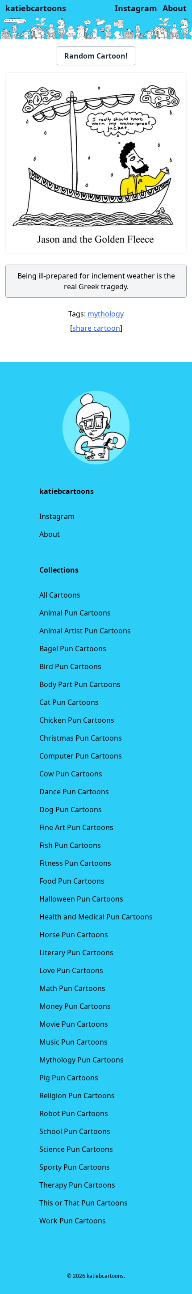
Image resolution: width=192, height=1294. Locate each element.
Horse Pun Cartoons (73, 935)
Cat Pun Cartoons (69, 702)
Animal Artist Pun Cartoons (85, 631)
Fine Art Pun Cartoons (76, 827)
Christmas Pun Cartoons (80, 738)
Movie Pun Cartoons (73, 1024)
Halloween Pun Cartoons (81, 899)
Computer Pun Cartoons (80, 756)
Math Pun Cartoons (72, 988)
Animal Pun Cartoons (75, 613)
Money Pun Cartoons (75, 1006)
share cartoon (96, 328)
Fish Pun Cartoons (70, 845)
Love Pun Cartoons (71, 970)
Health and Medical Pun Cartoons (96, 917)
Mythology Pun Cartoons (81, 1060)
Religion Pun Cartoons (77, 1095)
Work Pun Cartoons (72, 1221)
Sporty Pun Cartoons (74, 1167)
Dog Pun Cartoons (70, 809)
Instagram (57, 516)
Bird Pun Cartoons (70, 666)
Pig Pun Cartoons (68, 1078)
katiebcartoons (35, 8)
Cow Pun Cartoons (70, 774)
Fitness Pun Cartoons (75, 863)
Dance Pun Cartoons (74, 792)
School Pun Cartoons (74, 1131)
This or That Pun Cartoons (83, 1203)
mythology (106, 314)
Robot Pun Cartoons (73, 1113)
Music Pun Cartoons (73, 1042)
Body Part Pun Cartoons (80, 684)
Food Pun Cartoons (71, 881)
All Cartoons (59, 595)
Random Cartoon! (96, 56)
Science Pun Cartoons (76, 1149)
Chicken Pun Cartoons (76, 720)
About (49, 534)
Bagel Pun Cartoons (72, 648)
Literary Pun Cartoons (76, 952)
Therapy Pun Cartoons (77, 1185)
